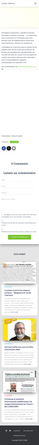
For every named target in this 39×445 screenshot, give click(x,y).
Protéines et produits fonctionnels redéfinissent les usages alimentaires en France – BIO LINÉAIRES (19, 403)
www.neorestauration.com (27, 66)
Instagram (6, 430)
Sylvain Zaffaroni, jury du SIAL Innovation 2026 (19, 348)
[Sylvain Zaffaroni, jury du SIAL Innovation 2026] (19, 329)
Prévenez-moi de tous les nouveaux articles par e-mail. (19, 231)
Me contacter (28, 431)
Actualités (14, 141)
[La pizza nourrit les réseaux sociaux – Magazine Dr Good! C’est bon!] (19, 272)
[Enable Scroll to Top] (35, 441)
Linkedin (10, 430)
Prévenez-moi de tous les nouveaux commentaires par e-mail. (19, 224)
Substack (17, 431)
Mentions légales (20, 435)
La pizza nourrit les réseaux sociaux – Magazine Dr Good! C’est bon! (17, 292)
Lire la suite (14, 312)
